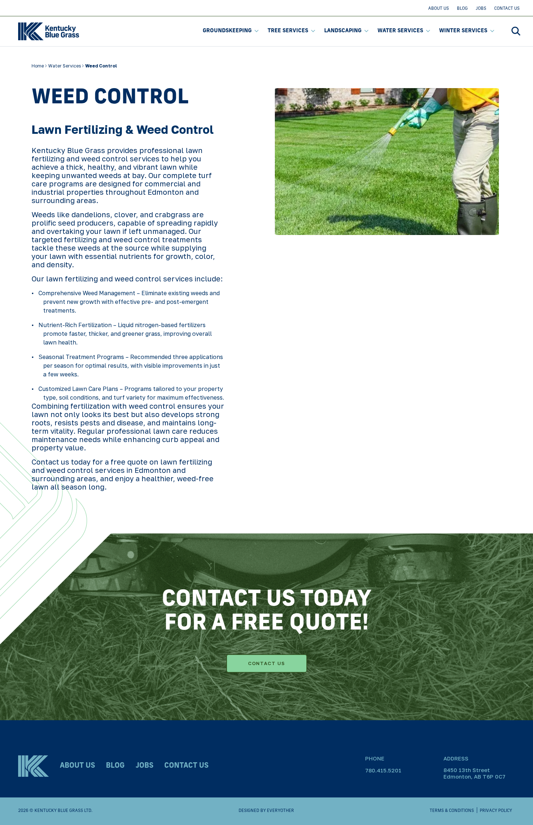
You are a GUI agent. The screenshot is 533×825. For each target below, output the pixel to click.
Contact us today (61, 461)
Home (38, 66)
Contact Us (507, 9)
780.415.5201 (383, 770)
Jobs (481, 9)
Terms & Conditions (452, 811)
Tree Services (288, 31)
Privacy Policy (496, 811)
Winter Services (463, 31)
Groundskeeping (227, 31)
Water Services (400, 31)
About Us (438, 9)
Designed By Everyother (266, 811)
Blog (462, 9)
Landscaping (342, 31)
